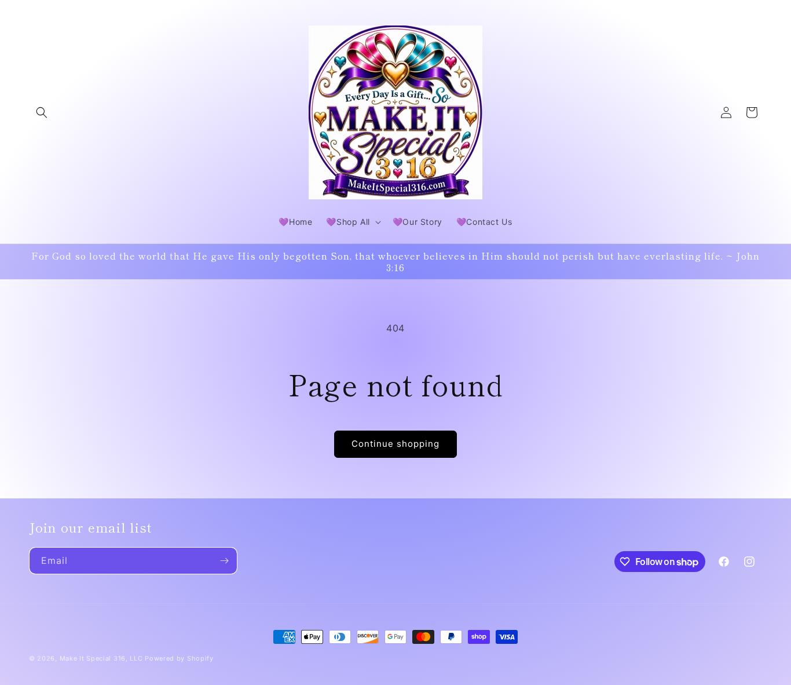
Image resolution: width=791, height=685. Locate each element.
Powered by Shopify (179, 658)
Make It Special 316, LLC (101, 658)
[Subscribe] (224, 560)
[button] (41, 112)
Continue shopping (395, 443)
